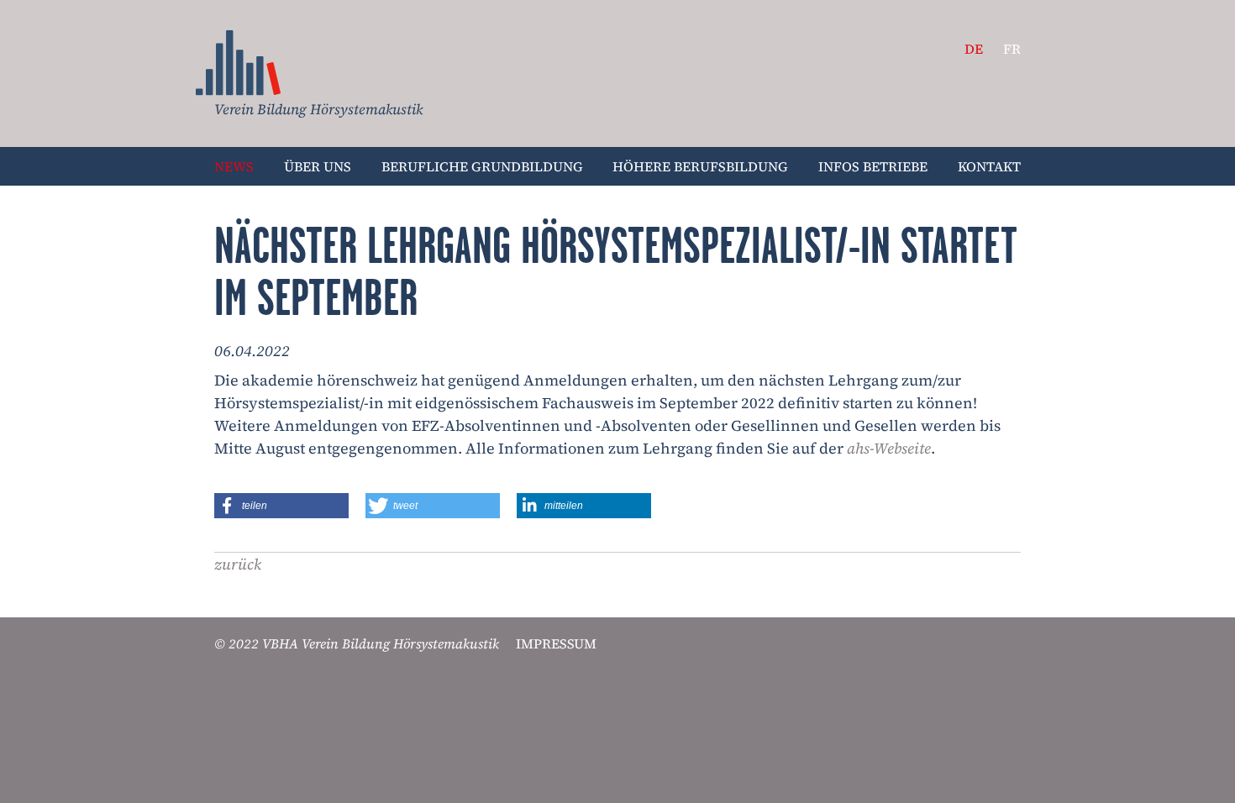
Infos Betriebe (873, 166)
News (238, 63)
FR (1012, 48)
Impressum (556, 643)
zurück (237, 564)
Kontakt (989, 166)
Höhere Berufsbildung (700, 166)
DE (973, 48)
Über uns (317, 166)
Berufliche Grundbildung (482, 166)
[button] (281, 505)
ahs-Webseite (889, 448)
